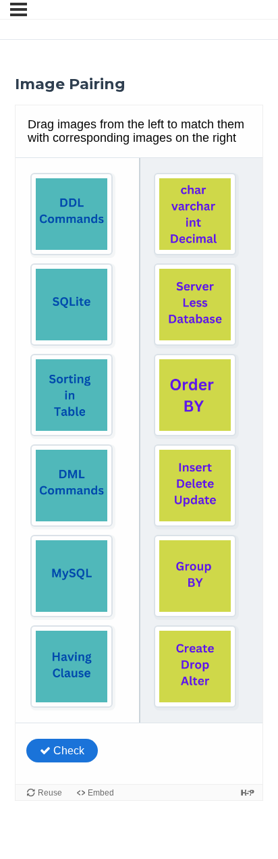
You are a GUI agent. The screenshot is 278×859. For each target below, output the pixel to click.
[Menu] (18, 9)
